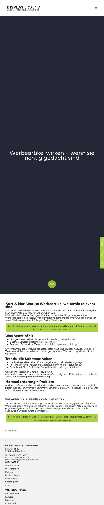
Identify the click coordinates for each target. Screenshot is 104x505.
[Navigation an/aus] (96, 8)
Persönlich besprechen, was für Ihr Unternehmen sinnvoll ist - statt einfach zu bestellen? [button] (52, 327)
